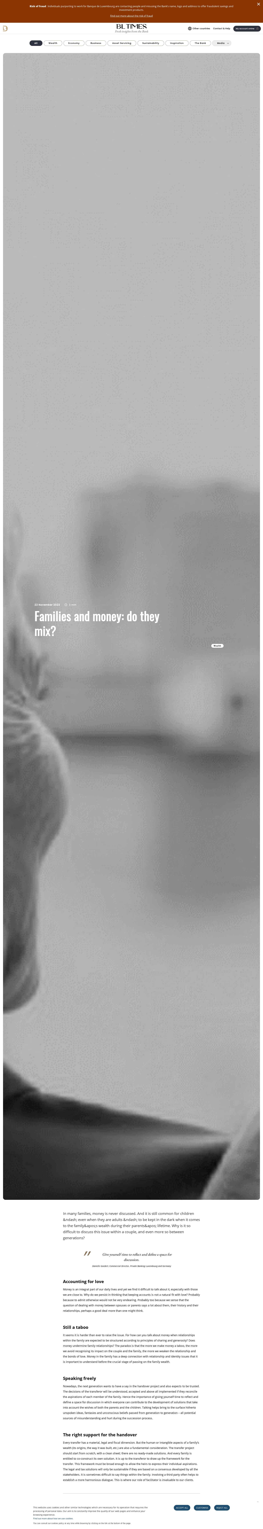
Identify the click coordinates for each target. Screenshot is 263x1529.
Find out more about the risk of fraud (131, 16)
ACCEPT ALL (182, 1507)
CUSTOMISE (202, 1507)
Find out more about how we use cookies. (53, 1518)
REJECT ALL (222, 1507)
